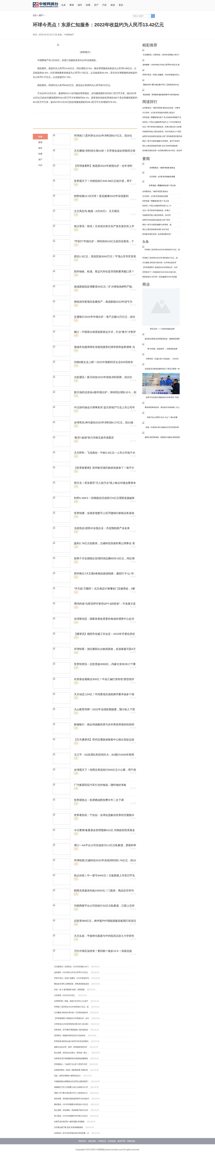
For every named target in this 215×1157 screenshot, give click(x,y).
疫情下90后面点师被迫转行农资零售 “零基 (162, 397)
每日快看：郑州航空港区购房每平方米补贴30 (71, 1099)
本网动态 (102, 1141)
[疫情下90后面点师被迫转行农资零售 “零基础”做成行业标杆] (161, 374)
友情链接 (112, 1141)
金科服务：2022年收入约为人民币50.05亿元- (71, 972)
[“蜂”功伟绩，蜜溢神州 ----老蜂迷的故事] (143, 344)
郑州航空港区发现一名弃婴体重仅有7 (156, 234)
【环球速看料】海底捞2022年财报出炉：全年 (71, 1018)
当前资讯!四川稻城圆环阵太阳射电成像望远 (71, 1058)
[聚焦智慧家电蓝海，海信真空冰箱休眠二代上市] (143, 403)
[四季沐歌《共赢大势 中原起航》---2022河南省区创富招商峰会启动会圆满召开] (143, 354)
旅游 (112, 5)
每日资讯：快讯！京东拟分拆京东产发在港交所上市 (104, 226)
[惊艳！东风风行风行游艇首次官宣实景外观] (143, 423)
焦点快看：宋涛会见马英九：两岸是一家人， (71, 1053)
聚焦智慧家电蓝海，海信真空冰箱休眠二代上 (162, 407)
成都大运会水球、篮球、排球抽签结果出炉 (70, 1047)
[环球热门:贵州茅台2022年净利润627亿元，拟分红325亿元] (143, 247)
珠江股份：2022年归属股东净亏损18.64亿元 (71, 1116)
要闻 (71, 5)
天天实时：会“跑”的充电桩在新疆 (155, 196)
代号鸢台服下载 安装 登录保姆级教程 (68, 1127)
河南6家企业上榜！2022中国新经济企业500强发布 (103, 362)
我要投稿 (131, 1141)
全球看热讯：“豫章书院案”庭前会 (155, 191)
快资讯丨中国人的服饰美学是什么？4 (156, 206)
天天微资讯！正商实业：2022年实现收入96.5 (71, 967)
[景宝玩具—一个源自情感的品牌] (161, 289)
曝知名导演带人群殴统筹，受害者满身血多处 (71, 984)
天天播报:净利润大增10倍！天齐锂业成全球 (71, 1012)
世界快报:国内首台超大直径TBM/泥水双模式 (71, 1041)
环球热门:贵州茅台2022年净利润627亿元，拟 (71, 1007)
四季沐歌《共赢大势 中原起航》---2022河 (162, 359)
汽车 (104, 5)
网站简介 (83, 1141)
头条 (63, 5)
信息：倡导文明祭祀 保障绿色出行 (67, 1076)
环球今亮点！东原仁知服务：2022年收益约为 (71, 978)
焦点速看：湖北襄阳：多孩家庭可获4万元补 (71, 1110)
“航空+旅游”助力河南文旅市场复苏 (94, 437)
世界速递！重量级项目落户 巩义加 (162, 185)
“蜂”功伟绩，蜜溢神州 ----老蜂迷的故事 (162, 349)
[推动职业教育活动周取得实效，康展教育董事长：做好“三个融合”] (143, 334)
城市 (80, 5)
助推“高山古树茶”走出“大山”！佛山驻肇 (162, 417)
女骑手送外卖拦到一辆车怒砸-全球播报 (69, 1122)
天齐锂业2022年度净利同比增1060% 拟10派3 (71, 1024)
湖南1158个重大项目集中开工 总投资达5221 (71, 1093)
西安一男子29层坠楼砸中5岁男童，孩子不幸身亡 (161, 141)
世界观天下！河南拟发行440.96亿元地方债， (159, 272)
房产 (96, 5)
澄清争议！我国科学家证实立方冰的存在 (69, 1035)
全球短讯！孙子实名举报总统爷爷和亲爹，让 (71, 1133)
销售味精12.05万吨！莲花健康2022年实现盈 (159, 277)
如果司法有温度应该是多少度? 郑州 (156, 220)
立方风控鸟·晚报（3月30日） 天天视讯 (96, 211)
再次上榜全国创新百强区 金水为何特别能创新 (160, 146)
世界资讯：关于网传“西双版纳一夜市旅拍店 (71, 1030)
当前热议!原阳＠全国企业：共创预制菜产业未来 (102, 528)
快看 (88, 5)
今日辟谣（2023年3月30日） (65, 995)
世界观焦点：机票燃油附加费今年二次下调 (99, 799)
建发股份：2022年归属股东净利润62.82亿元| (71, 1104)
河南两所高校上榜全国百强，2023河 (156, 215)
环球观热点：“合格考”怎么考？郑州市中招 (70, 1064)
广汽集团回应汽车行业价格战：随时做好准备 (100, 784)
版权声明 (121, 1141)
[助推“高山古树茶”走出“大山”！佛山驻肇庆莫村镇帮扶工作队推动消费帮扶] (143, 413)
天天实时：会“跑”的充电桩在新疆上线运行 (158, 113)
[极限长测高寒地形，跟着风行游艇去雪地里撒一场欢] (143, 433)
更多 (121, 5)
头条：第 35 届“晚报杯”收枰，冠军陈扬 (69, 990)
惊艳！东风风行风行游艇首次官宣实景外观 (162, 427)
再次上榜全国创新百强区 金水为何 (155, 229)
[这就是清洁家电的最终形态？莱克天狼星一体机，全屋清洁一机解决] (143, 364)
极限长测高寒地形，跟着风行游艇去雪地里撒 (162, 437)
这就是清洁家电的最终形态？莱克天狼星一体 (162, 369)
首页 (35, 15)
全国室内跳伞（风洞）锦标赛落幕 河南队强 (71, 1070)
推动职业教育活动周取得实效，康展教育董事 (162, 339)
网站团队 (92, 1141)
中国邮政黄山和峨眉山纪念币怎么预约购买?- (71, 1081)
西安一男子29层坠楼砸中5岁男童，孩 (156, 225)
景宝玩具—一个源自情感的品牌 (162, 329)
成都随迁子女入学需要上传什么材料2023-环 (71, 1087)
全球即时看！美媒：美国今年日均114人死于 (71, 1001)
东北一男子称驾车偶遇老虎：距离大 (156, 210)
